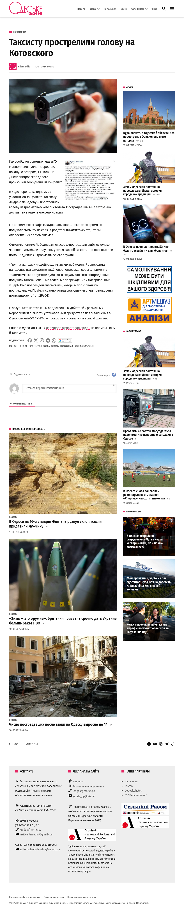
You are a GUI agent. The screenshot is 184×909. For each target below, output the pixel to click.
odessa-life (24, 66)
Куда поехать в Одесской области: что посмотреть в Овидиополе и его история (148, 136)
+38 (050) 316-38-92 (84, 791)
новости (45, 345)
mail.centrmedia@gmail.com (36, 834)
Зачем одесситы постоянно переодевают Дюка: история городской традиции (142, 190)
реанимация (81, 345)
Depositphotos (133, 790)
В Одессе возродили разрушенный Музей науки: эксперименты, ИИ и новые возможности (144, 541)
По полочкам (110, 8)
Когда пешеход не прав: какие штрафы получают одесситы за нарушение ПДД (147, 628)
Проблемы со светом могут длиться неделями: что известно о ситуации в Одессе (148, 434)
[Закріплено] (172, 8)
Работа (129, 786)
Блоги (124, 8)
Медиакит (79, 781)
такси (91, 345)
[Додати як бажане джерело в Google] (65, 340)
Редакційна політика (54, 897)
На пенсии (131, 781)
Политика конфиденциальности (24, 897)
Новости (81, 8)
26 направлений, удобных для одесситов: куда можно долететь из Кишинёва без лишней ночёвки (148, 583)
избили (23, 345)
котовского (34, 345)
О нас (154, 8)
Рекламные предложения (88, 786)
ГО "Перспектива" (136, 795)
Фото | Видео (137, 8)
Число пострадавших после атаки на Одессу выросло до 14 (58, 724)
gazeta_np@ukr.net (84, 796)
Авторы (32, 744)
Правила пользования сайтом (81, 897)
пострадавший (66, 345)
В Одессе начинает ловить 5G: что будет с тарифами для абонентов (146, 249)
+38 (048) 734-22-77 (30, 829)
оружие (54, 345)
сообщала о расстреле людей (68, 328)
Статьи (93, 8)
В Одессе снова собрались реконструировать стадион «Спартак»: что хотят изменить (144, 494)
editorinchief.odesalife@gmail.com (40, 849)
